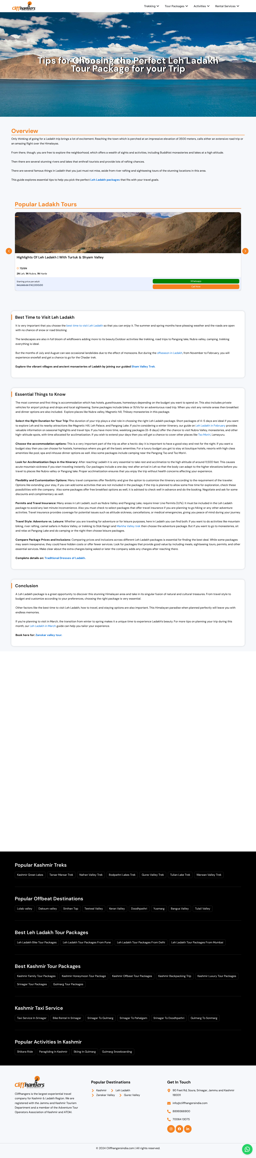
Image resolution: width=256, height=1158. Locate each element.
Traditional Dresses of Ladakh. (65, 558)
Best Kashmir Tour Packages (48, 966)
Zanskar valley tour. (49, 635)
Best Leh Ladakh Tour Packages (51, 932)
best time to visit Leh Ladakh (84, 325)
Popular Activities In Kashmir (48, 1042)
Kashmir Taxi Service (39, 1008)
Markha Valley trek (128, 526)
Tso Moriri (204, 434)
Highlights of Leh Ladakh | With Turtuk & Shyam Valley (60, 257)
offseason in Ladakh (169, 353)
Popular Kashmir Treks (41, 865)
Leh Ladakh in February (210, 425)
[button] (9, 251)
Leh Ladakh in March (43, 626)
